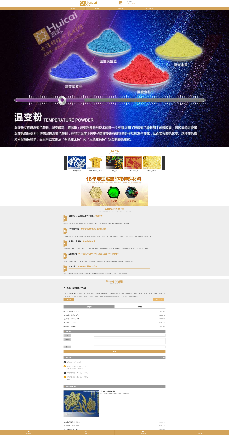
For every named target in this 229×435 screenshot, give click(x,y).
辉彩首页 (73, 8)
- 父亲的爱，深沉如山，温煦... (72, 319)
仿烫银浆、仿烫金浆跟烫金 (107, 391)
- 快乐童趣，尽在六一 (70, 322)
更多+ (163, 357)
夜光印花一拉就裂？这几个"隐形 (76, 370)
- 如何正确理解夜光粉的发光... (72, 422)
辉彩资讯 (97, 8)
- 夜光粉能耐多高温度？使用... (72, 425)
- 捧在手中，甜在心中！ (70, 326)
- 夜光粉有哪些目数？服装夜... (72, 429)
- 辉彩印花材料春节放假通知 (71, 315)
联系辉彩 (120, 8)
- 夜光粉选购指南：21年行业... (72, 311)
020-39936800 (131, 3)
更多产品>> (158, 299)
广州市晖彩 (67, 293)
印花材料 (72, 293)
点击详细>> (69, 299)
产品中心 (85, 433)
